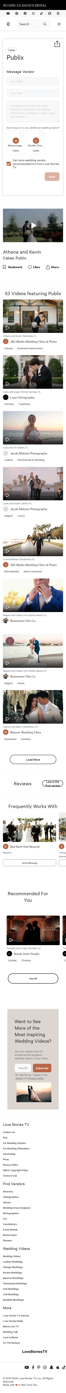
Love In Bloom (10, 1337)
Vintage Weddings (13, 1267)
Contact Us (9, 1132)
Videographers (11, 1197)
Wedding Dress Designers (16, 1207)
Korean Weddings (12, 1272)
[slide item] (27, 838)
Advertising (9, 1154)
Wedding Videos (12, 1256)
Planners (7, 1240)
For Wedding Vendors (14, 1143)
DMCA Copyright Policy (15, 1170)
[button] (33, 225)
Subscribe (42, 1068)
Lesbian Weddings (13, 1261)
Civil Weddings (11, 1294)
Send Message (29, 862)
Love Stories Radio (13, 1321)
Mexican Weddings (13, 1278)
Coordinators (10, 1224)
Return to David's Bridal (25, 5)
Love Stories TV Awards (16, 1315)
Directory (8, 1191)
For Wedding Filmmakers (16, 1148)
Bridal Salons (10, 1235)
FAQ (5, 1137)
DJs (5, 1218)
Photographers (11, 1213)
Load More (33, 759)
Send (52, 177)
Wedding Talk (10, 1331)
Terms (18, 1078)
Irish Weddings (11, 1289)
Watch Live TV (11, 1326)
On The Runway (11, 1342)
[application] (33, 225)
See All (33, 978)
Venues (7, 1202)
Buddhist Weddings (13, 1299)
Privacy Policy (36, 1078)
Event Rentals (10, 1229)
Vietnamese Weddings (15, 1283)
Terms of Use (10, 1175)
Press (6, 1159)
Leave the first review (52, 783)
